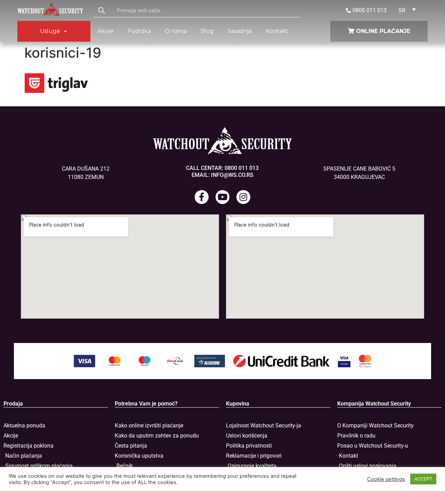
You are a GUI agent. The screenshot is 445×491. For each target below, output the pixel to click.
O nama (176, 31)
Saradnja (240, 31)
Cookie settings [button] (386, 479)
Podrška (139, 31)
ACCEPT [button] (423, 479)
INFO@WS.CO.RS (232, 175)
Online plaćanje (382, 31)
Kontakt (277, 31)
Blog (207, 31)
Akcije (105, 31)
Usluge (50, 31)
